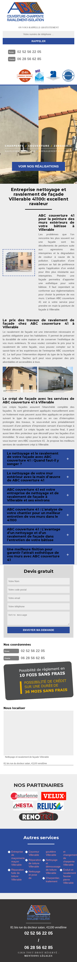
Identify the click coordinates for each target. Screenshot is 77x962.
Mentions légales (38, 956)
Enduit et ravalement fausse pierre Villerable (68, 876)
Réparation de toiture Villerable (34, 863)
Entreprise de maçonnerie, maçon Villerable (17, 858)
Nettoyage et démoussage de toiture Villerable (51, 866)
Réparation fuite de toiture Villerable (17, 874)
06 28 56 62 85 (29, 59)
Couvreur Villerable (34, 853)
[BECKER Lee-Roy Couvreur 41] (25, 11)
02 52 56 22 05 (29, 52)
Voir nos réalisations (38, 166)
